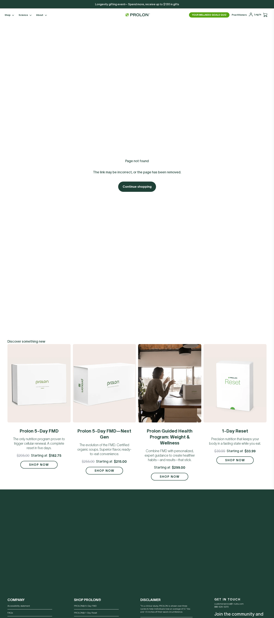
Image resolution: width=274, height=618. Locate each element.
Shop (7, 15)
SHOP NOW (39, 464)
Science (23, 15)
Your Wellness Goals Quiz (209, 15)
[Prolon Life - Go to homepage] (137, 15)
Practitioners (239, 15)
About (39, 15)
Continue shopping (137, 186)
